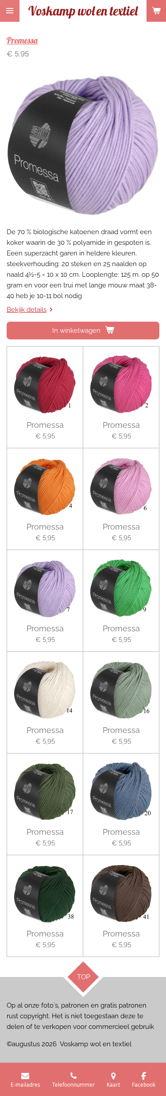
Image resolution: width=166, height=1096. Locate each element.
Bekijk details (26, 310)
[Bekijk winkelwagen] (156, 11)
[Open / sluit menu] (9, 11)
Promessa (22, 40)
